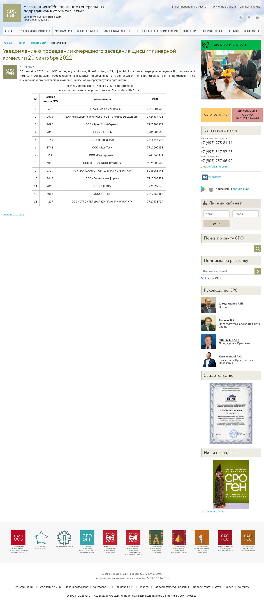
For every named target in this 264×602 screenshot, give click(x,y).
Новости (144, 587)
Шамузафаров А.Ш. (231, 303)
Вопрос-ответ (212, 31)
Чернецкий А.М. (229, 339)
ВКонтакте (214, 177)
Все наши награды (212, 511)
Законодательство (76, 587)
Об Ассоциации (24, 587)
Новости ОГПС (212, 278)
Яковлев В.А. (227, 320)
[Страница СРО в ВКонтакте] (205, 177)
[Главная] (240, 17)
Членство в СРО (125, 587)
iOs (247, 188)
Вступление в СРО (50, 587)
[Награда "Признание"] (231, 484)
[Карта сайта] (249, 17)
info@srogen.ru (218, 166)
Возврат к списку (13, 214)
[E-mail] (257, 17)
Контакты (243, 587)
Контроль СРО (101, 587)
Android (237, 188)
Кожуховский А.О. (230, 356)
